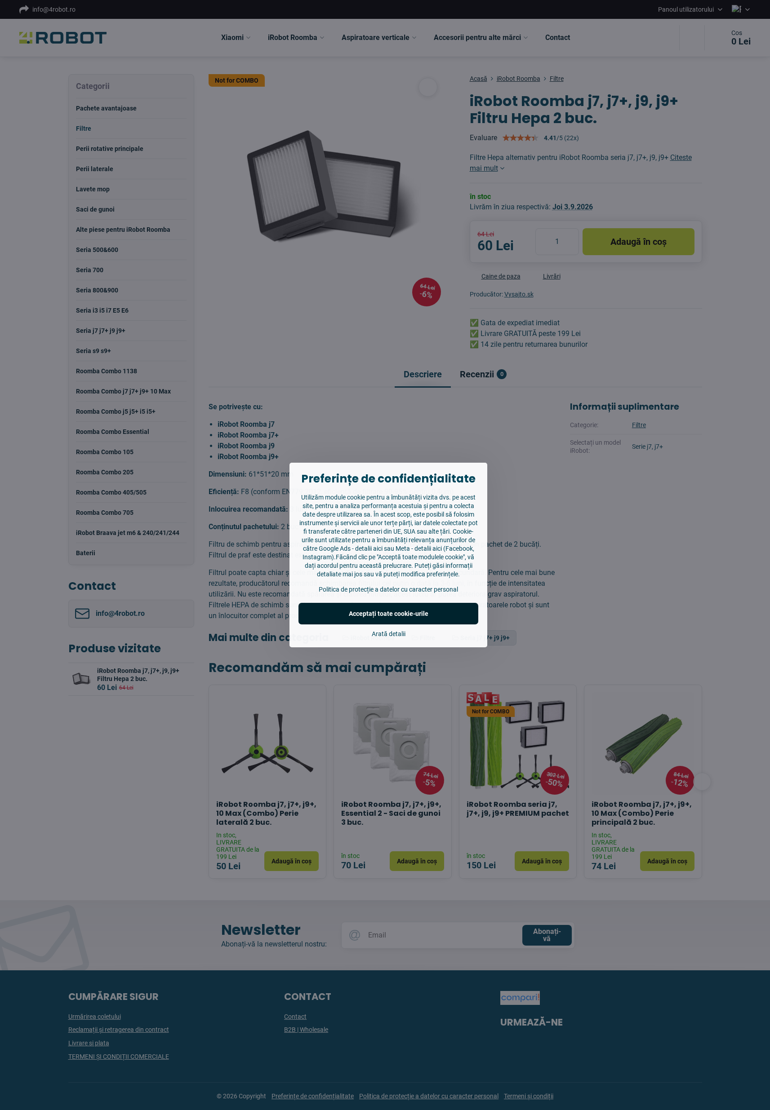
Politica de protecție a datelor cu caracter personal (388, 589)
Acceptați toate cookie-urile (388, 613)
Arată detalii (388, 633)
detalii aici (369, 548)
